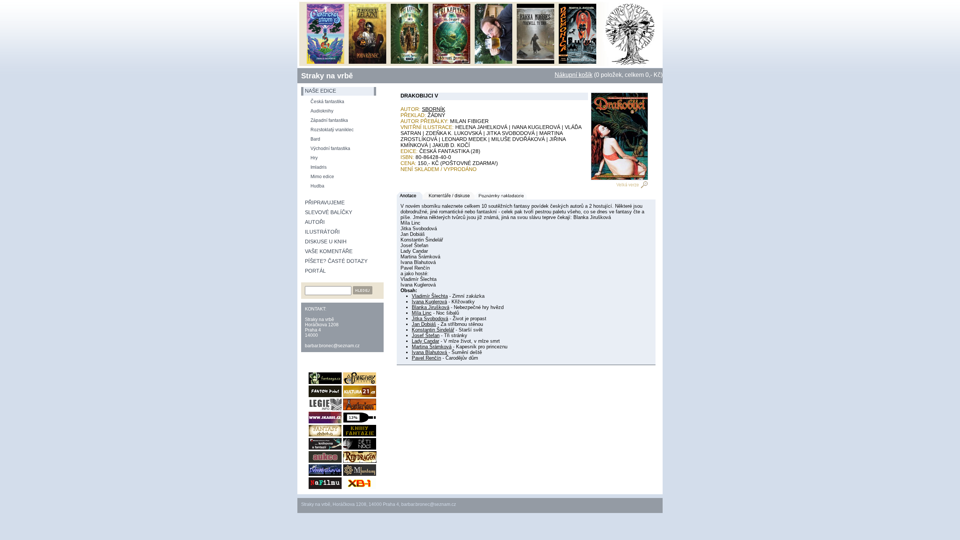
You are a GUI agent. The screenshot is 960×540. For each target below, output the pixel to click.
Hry (314, 157)
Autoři (315, 222)
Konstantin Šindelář (433, 330)
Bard (315, 139)
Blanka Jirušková (430, 307)
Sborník (433, 109)
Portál (315, 271)
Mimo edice (322, 176)
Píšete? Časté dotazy (336, 261)
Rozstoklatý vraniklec (332, 129)
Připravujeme (325, 203)
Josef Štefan (426, 335)
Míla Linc (422, 313)
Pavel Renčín (426, 358)
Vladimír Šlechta (430, 296)
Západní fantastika (329, 120)
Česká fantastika (327, 101)
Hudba (317, 186)
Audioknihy (321, 111)
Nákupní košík (573, 75)
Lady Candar (425, 341)
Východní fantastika (330, 148)
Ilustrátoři (322, 232)
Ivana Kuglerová (429, 301)
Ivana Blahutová (429, 352)
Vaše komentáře (328, 251)
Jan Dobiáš (424, 324)
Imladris (318, 167)
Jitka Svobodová (430, 318)
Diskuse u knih (325, 241)
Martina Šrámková (432, 347)
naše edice (320, 91)
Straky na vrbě (327, 76)
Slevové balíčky (328, 212)
